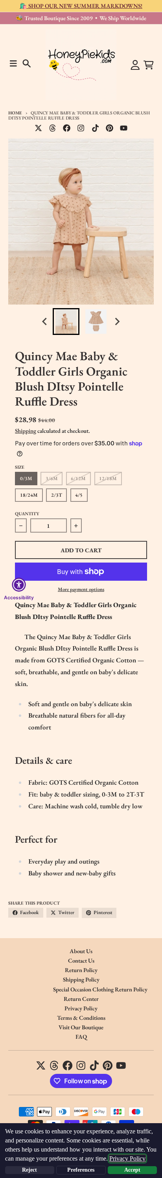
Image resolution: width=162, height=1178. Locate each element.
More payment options (81, 589)
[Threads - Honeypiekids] (52, 128)
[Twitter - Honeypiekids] (38, 128)
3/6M (52, 478)
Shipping (25, 430)
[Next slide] (117, 321)
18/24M (29, 495)
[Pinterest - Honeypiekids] (109, 128)
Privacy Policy (127, 1158)
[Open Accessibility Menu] (19, 585)
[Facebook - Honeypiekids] (66, 128)
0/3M (26, 478)
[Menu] (13, 63)
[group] (66, 321)
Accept (132, 1170)
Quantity (27, 513)
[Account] (135, 65)
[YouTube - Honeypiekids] (123, 128)
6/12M (78, 478)
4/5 (79, 495)
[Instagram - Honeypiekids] (81, 128)
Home (15, 113)
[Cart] (149, 65)
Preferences (80, 1170)
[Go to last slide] (45, 321)
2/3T (56, 495)
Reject (29, 1170)
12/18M (108, 478)
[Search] (27, 63)
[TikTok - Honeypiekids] (95, 128)
